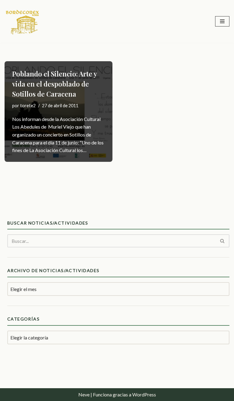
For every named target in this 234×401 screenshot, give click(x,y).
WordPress (144, 394)
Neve (84, 394)
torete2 (28, 105)
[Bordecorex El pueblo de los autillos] (23, 21)
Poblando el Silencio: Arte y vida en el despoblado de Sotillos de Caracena (54, 83)
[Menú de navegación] (222, 21)
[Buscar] (222, 240)
